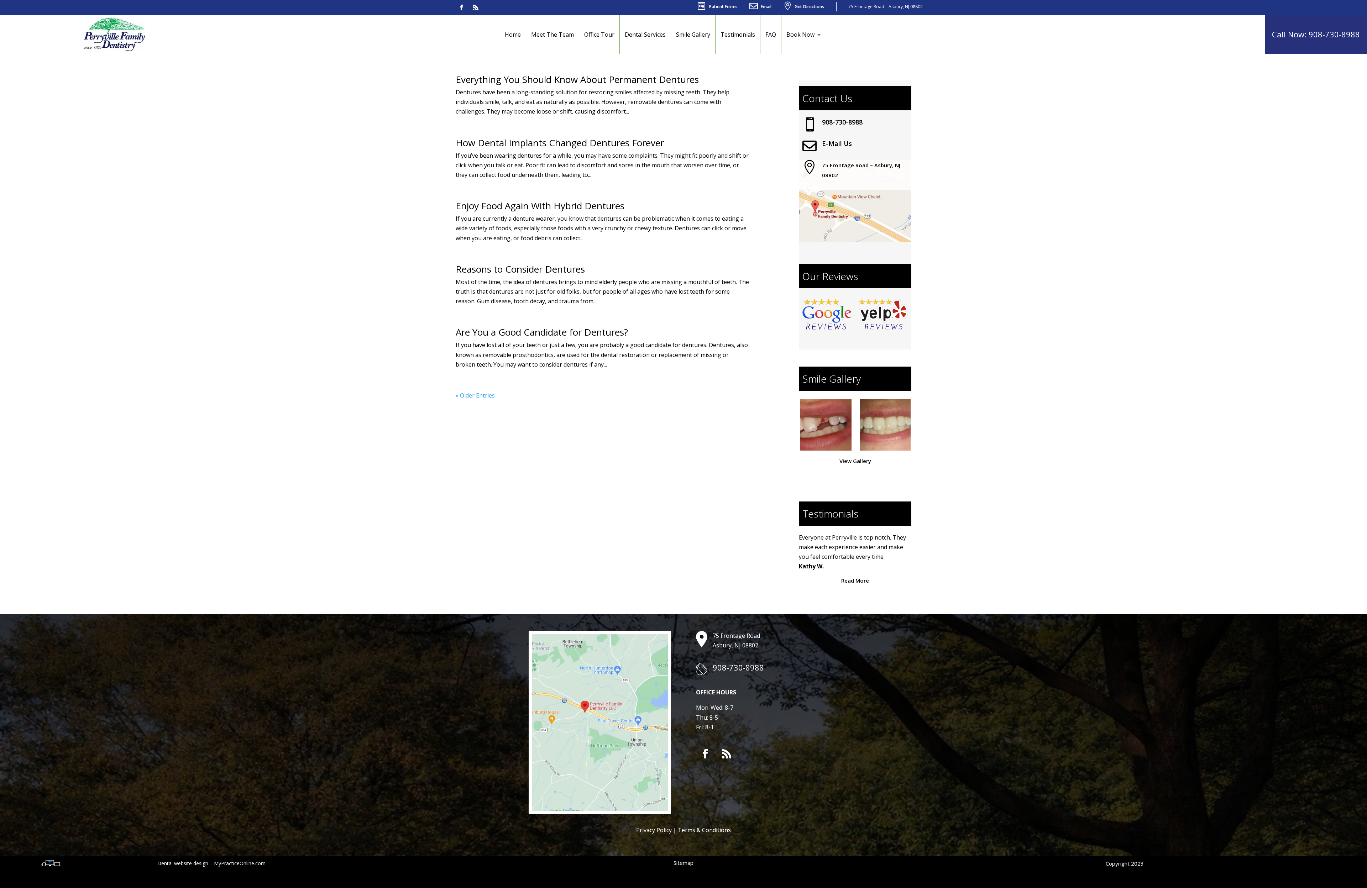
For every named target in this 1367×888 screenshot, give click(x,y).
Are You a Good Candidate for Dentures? (542, 332)
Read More (855, 580)
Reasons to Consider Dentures (520, 269)
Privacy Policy (654, 830)
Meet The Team (552, 34)
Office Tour (599, 34)
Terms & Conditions (704, 830)
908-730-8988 (842, 122)
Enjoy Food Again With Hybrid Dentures (540, 205)
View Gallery (855, 460)
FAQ (770, 34)
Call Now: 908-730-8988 (1316, 34)
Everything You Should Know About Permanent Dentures (577, 79)
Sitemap (683, 862)
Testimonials (738, 34)
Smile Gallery (693, 34)
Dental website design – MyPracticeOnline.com (211, 863)
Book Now (800, 34)
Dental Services (645, 34)
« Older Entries (475, 395)
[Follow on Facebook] (461, 7)
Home (513, 34)
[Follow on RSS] (475, 7)
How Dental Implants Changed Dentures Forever (560, 142)
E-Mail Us (837, 143)
